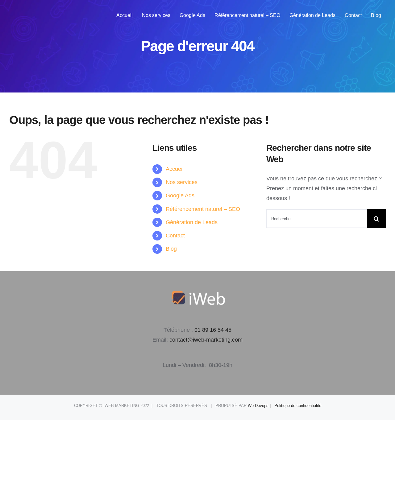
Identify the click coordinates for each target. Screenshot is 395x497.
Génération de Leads (192, 222)
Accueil (175, 169)
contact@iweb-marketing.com (206, 340)
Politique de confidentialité (297, 405)
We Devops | (261, 405)
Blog (171, 249)
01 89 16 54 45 (212, 330)
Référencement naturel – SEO (203, 209)
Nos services (182, 182)
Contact (175, 235)
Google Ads (180, 195)
